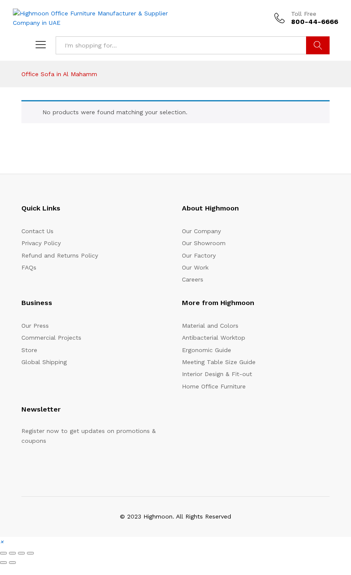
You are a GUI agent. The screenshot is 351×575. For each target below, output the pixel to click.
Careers (192, 279)
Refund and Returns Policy (59, 255)
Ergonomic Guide (206, 350)
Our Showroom (204, 243)
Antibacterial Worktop (213, 337)
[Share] (21, 553)
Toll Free (303, 13)
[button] (1, 541)
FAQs (28, 267)
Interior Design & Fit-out (217, 373)
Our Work (195, 267)
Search (318, 45)
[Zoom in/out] (3, 553)
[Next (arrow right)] (12, 562)
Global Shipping (44, 362)
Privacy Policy (41, 243)
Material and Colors (210, 325)
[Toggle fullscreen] (12, 553)
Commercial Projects (51, 337)
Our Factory (199, 255)
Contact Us (37, 231)
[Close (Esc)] (30, 553)
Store (29, 350)
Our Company (201, 231)
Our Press (35, 325)
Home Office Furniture (214, 386)
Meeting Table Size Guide (219, 362)
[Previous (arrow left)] (3, 562)
